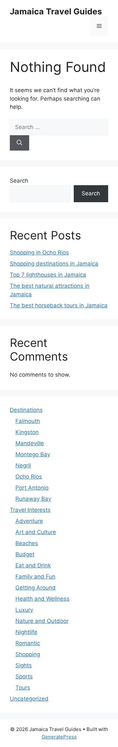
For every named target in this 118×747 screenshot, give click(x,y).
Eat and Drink (33, 565)
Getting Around (35, 587)
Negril (23, 465)
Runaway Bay (33, 498)
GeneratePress (59, 737)
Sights (23, 665)
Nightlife (26, 632)
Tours (22, 687)
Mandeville (29, 443)
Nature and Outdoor (42, 621)
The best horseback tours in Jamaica (59, 305)
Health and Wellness (42, 598)
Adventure (29, 521)
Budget (24, 554)
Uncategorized (29, 698)
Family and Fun (35, 576)
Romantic (27, 643)
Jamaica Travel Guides (56, 11)
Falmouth (27, 421)
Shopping (27, 654)
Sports (24, 676)
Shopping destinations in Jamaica (54, 263)
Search (19, 180)
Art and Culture (35, 532)
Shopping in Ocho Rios (39, 252)
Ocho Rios (28, 476)
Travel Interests (30, 510)
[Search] (19, 143)
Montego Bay (32, 454)
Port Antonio (32, 487)
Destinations (26, 410)
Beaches (26, 543)
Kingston (27, 432)
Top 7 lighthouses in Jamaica (48, 274)
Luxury (24, 610)
